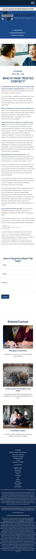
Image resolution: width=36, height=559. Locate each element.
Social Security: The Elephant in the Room (18, 390)
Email (4, 274)
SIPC (24, 521)
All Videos (18, 485)
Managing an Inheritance (18, 351)
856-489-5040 (18, 30)
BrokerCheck (32, 489)
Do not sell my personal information (27, 509)
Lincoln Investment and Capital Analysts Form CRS (18, 9)
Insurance (18, 475)
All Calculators (18, 486)
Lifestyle (18, 481)
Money (18, 479)
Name (4, 265)
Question (4, 283)
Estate (18, 473)
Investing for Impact (18, 431)
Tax (18, 477)
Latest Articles (18, 483)
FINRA (20, 521)
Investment (18, 472)
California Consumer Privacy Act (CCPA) (12, 508)
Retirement (18, 470)
